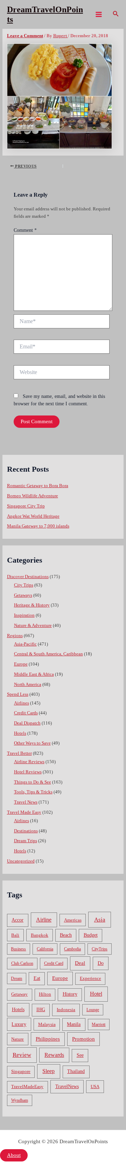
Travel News (25, 802)
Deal (80, 963)
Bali (15, 935)
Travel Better (19, 753)
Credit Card (53, 963)
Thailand (76, 1071)
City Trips (23, 585)
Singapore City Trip (26, 506)
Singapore (20, 1071)
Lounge (92, 1009)
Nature (17, 1039)
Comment (25, 230)
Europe (21, 664)
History (70, 994)
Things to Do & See (32, 782)
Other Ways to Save (32, 743)
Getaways (23, 595)
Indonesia (66, 1009)
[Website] (62, 373)
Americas (73, 920)
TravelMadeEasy (27, 1086)
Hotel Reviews (28, 772)
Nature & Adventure (33, 625)
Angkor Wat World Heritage (33, 516)
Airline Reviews (29, 761)
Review (22, 1055)
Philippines (48, 1039)
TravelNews (67, 1086)
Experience (90, 978)
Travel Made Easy (24, 812)
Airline (43, 920)
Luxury (19, 1024)
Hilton (45, 994)
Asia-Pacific (25, 644)
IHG (40, 1009)
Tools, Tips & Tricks (33, 792)
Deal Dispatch (27, 723)
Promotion (83, 1039)
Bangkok (39, 935)
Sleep (48, 1071)
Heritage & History (32, 605)
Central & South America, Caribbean (48, 654)
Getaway (19, 994)
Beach (66, 935)
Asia (99, 919)
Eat (37, 978)
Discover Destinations (28, 576)
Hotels (20, 733)
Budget (91, 935)
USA (95, 1086)
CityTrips (99, 949)
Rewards (54, 1055)
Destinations (26, 831)
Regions (15, 635)
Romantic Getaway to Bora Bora (37, 485)
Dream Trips (25, 840)
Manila (73, 1024)
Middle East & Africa (34, 674)
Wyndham (19, 1100)
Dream (16, 978)
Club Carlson (22, 963)
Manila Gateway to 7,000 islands (38, 526)
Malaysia (47, 1024)
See (80, 1055)
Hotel (96, 993)
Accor (17, 920)
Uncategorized (21, 861)
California (45, 949)
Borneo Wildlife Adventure (32, 495)
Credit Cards (26, 713)
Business (18, 949)
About (14, 1155)
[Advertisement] (63, 95)
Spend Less (17, 694)
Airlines (21, 703)
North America (27, 684)
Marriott (98, 1024)
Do (101, 963)
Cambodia (72, 949)
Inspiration (24, 615)
